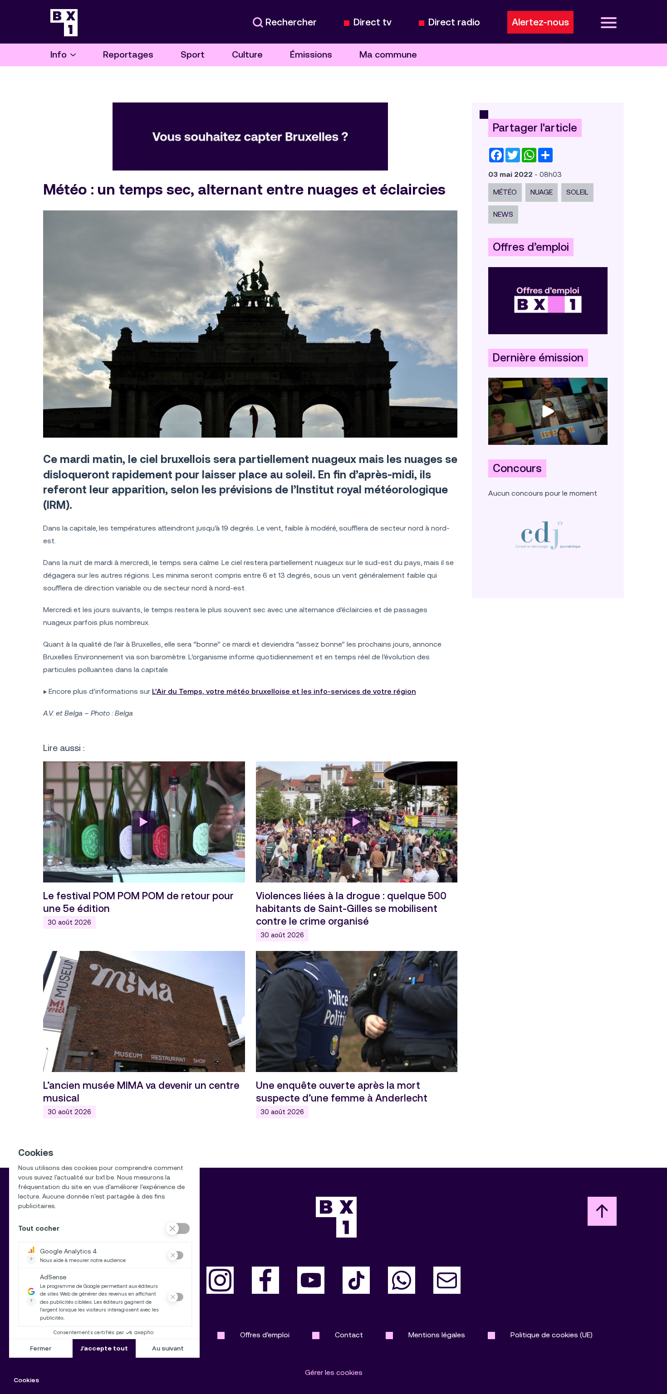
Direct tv (372, 22)
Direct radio (454, 22)
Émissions (311, 54)
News (503, 214)
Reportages (128, 54)
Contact (349, 1335)
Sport (193, 54)
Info (58, 54)
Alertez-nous (540, 22)
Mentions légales (436, 1335)
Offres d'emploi (264, 1335)
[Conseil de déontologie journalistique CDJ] (547, 535)
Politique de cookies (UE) (551, 1335)
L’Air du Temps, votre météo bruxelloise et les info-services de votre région (284, 691)
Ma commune (388, 54)
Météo (505, 192)
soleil (577, 192)
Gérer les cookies (334, 1372)
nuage (541, 192)
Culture (247, 54)
